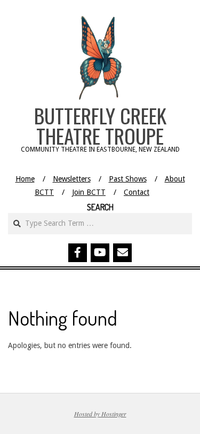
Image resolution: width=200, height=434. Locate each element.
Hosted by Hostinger (100, 413)
